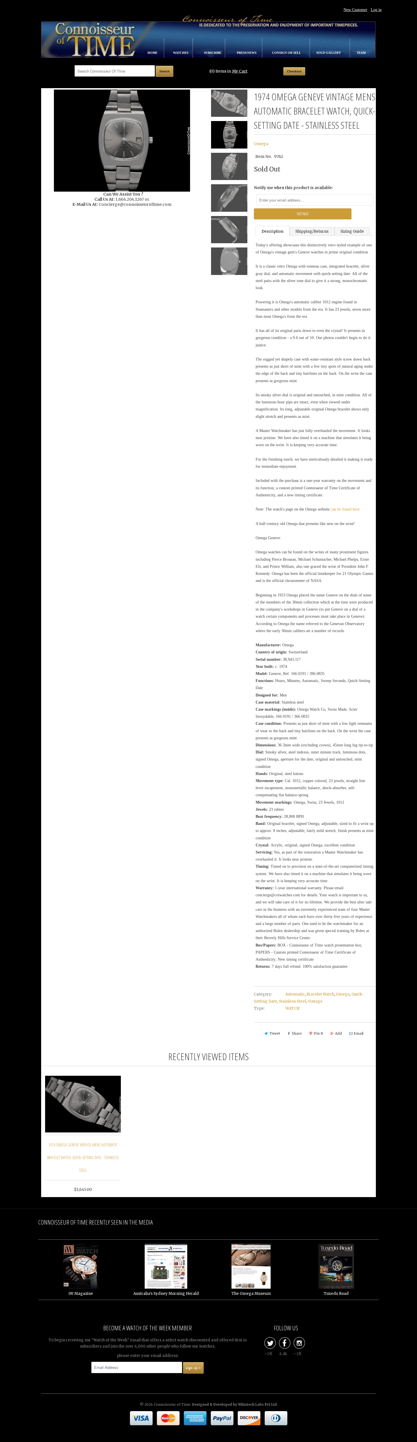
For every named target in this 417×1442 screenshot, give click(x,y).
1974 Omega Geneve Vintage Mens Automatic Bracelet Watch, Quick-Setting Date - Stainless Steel (83, 1157)
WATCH (292, 1008)
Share (297, 1033)
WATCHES (181, 52)
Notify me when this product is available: (293, 187)
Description (272, 231)
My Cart (239, 71)
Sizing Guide (352, 231)
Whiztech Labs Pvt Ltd (257, 1404)
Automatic (295, 994)
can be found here (345, 509)
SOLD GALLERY (329, 52)
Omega (261, 143)
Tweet (274, 1033)
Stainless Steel (292, 1001)
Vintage (315, 1001)
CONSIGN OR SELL (287, 52)
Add (338, 1033)
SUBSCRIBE (213, 52)
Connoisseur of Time (172, 1404)
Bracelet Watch (320, 994)
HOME (153, 52)
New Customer (355, 10)
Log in (376, 10)
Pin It (318, 1033)
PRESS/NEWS (247, 52)
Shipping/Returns (311, 231)
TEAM (361, 52)
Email (358, 1033)
